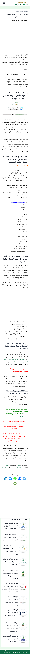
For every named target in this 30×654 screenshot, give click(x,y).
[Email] (15, 483)
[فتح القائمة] (4, 3)
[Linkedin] (5, 478)
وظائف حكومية (15, 20)
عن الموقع (24, 650)
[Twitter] (24, 478)
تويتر (18, 465)
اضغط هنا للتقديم (23, 416)
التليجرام (4, 467)
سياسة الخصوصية (7, 650)
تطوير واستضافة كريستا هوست (10, 652)
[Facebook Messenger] (10, 478)
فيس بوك (18, 467)
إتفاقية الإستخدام (16, 650)
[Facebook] (19, 478)
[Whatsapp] (15, 478)
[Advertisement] (15, 38)
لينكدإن (7, 465)
